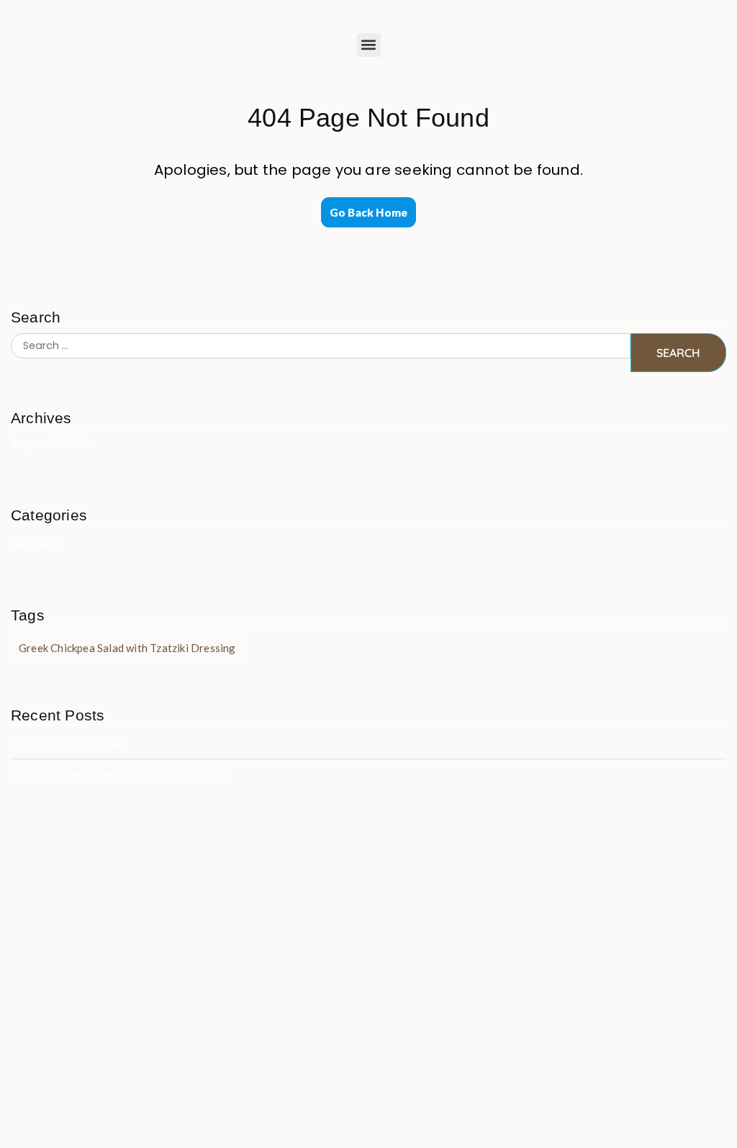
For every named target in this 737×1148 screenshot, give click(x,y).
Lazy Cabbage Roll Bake (69, 744)
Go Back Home (368, 212)
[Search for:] (320, 352)
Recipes (30, 543)
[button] (369, 45)
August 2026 (43, 442)
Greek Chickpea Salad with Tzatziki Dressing (127, 647)
